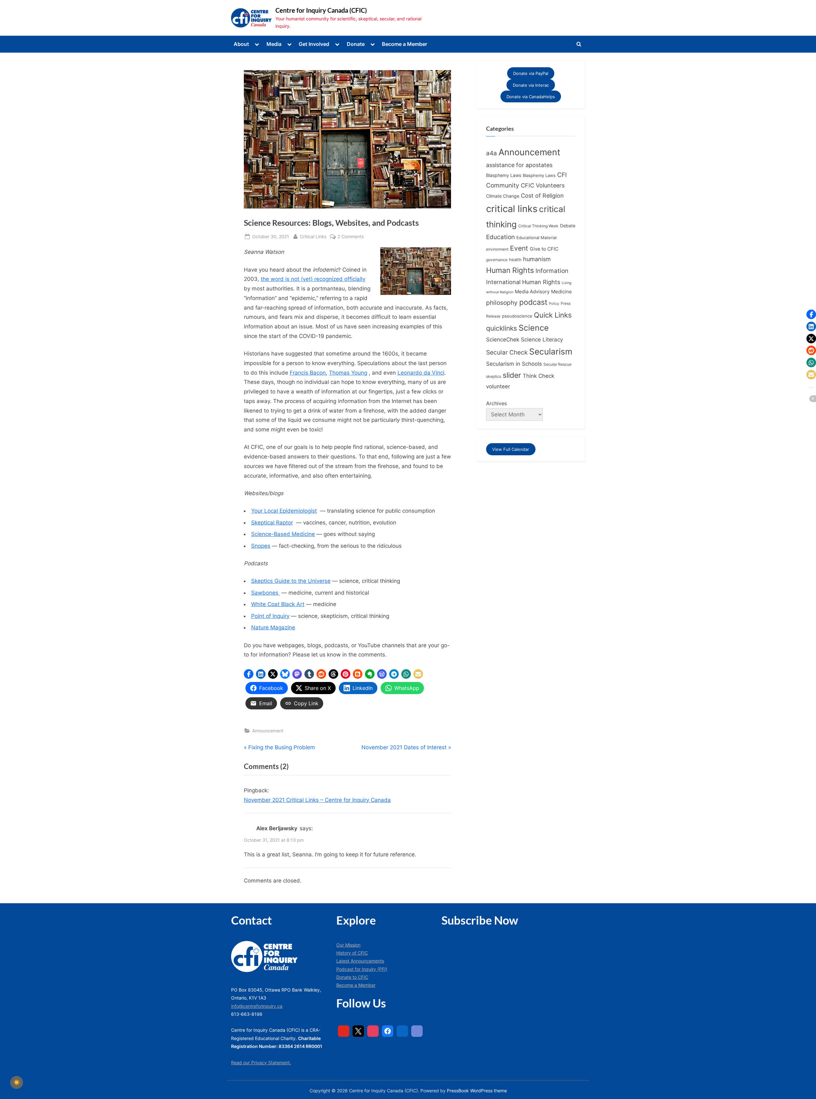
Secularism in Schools (514, 363)
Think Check (538, 375)
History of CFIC (352, 953)
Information (552, 271)
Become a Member (404, 44)
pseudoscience (517, 316)
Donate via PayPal (530, 73)
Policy (554, 303)
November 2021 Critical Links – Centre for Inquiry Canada (317, 800)
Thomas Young (348, 373)
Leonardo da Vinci (420, 373)
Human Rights (510, 270)
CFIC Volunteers (543, 185)
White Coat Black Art (277, 604)
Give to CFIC (544, 249)
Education (500, 237)
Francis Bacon (308, 373)
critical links (511, 208)
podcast (533, 302)
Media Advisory (532, 292)
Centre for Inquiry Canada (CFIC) (321, 10)
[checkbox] (16, 1082)
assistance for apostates (519, 165)
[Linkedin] (402, 1031)
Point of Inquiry (270, 616)
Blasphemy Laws (503, 175)
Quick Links (553, 315)
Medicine (561, 292)
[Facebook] (387, 1031)
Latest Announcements (360, 960)
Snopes (260, 546)
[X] (358, 1031)
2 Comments (351, 236)
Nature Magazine (273, 627)
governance (496, 260)
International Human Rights (523, 282)
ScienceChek (502, 339)
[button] (248, 674)
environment (497, 249)
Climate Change (502, 196)
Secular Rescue (557, 364)
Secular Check (507, 352)
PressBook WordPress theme (477, 1090)
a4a (491, 153)
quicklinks (501, 328)
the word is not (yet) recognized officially (313, 279)
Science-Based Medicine (283, 534)
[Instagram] (373, 1031)
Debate (567, 225)
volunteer (498, 386)
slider (512, 375)
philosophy (502, 302)
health (515, 259)
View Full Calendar (510, 449)
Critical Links (313, 236)
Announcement (267, 730)
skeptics (493, 376)
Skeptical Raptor (272, 522)
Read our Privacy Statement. (261, 1062)
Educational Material (536, 237)
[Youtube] (343, 1031)
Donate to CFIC (352, 977)
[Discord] (417, 1031)
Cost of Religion (542, 195)
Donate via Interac (531, 84)
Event (519, 248)
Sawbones (265, 593)
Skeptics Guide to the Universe (291, 581)
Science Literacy (542, 339)
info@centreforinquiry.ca (256, 1006)
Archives (496, 403)
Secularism (550, 351)
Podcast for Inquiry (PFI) (361, 969)
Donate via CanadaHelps (530, 96)
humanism (537, 258)
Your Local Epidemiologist (284, 511)
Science (534, 328)
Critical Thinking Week (538, 225)
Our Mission (348, 945)
